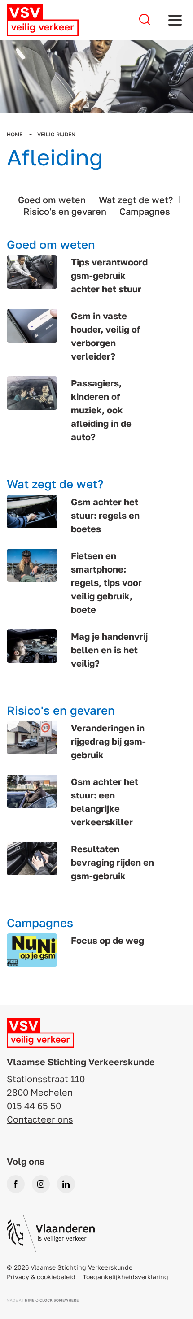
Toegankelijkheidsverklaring (125, 1276)
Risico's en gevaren (64, 211)
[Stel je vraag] (144, 20)
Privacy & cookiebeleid (41, 1276)
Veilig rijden (56, 134)
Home (15, 134)
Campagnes (144, 211)
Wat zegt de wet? (136, 199)
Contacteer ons (40, 1119)
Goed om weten (52, 199)
